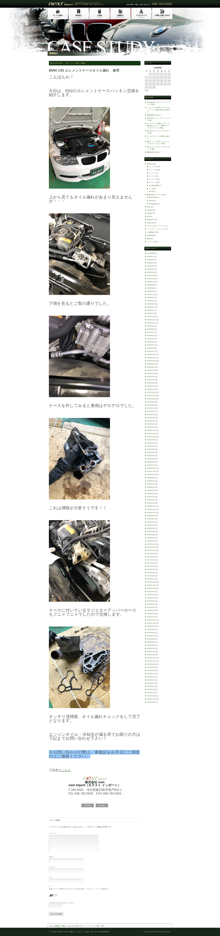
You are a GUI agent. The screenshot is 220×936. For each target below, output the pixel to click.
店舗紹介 (71, 931)
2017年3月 (150, 573)
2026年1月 (150, 272)
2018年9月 (150, 516)
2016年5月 (150, 604)
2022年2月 (150, 386)
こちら (66, 770)
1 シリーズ (71, 63)
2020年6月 (150, 449)
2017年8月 (150, 557)
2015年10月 (151, 626)
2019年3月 (150, 497)
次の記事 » (102, 805)
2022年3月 (150, 383)
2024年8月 (150, 301)
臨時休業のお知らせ (154, 152)
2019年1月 (150, 503)
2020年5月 (150, 452)
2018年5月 (150, 528)
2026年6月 (150, 260)
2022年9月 (150, 364)
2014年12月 (151, 658)
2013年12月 (151, 696)
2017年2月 (150, 576)
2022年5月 (150, 377)
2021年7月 (150, 408)
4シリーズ (152, 173)
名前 (51, 857)
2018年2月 (150, 538)
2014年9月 (150, 667)
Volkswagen (153, 204)
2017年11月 (151, 547)
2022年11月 (151, 358)
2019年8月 (150, 481)
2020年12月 (151, 430)
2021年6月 (150, 411)
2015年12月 (151, 620)
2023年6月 (150, 335)
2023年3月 (150, 345)
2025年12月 (151, 275)
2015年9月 (150, 629)
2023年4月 (150, 342)
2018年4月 (150, 531)
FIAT (148, 207)
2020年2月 (150, 462)
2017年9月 (150, 554)
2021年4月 (150, 418)
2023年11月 (151, 320)
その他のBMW (154, 185)
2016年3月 (150, 610)
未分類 (149, 235)
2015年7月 (150, 636)
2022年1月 (150, 389)
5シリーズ (152, 176)
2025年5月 (150, 291)
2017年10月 (151, 550)
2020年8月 (150, 443)
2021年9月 (150, 402)
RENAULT (150, 219)
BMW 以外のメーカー (154, 195)
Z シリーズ (152, 182)
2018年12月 (151, 506)
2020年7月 (150, 446)
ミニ (150, 189)
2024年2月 (150, 310)
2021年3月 (150, 421)
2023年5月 (150, 339)
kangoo (149, 210)
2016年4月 (150, 607)
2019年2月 (150, 500)
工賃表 (66, 931)
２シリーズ (151, 242)
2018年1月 (150, 541)
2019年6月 (150, 487)
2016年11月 (151, 585)
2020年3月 (150, 459)
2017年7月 (150, 560)
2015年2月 (150, 652)
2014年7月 (150, 674)
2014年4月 (150, 683)
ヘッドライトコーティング (156, 229)
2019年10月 (151, 475)
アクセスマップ (79, 931)
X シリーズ (152, 179)
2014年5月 (150, 680)
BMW (77, 63)
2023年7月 (150, 332)
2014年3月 (150, 686)
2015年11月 (151, 623)
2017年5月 (150, 566)
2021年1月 (150, 427)
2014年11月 (151, 661)
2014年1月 (150, 693)
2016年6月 (150, 601)
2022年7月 (150, 370)
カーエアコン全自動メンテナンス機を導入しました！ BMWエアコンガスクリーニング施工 (158, 126)
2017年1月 (150, 579)
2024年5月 (150, 304)
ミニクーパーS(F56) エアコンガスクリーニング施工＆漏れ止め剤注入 (158, 110)
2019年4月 (150, 494)
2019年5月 (150, 490)
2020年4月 (150, 456)
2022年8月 (150, 367)
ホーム (51, 926)
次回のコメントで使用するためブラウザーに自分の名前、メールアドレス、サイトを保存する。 (79, 889)
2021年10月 (151, 399)
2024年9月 (150, 297)
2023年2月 (150, 348)
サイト (51, 877)
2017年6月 (150, 563)
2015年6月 (150, 639)
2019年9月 (150, 478)
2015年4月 (150, 645)
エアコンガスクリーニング (156, 226)
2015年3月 (150, 648)
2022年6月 (150, 373)
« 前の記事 (87, 805)
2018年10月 (151, 513)
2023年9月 (150, 326)
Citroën (151, 201)
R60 (148, 216)
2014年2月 (150, 689)
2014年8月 (150, 670)
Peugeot (150, 213)
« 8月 (146, 90)
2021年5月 (150, 414)
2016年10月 (151, 588)
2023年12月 (151, 316)
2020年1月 (150, 465)
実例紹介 (57, 926)
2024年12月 (151, 294)
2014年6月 (150, 677)
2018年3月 (150, 535)
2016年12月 (151, 582)
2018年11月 (151, 509)
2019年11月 (151, 471)
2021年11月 (151, 395)
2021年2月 (150, 424)
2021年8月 (150, 405)
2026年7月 (150, 256)
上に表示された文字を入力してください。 (62, 903)
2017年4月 (150, 569)
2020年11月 (151, 433)
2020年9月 (150, 440)
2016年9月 (150, 592)
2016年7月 (150, 598)
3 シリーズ (152, 170)
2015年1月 (150, 655)
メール (52, 867)
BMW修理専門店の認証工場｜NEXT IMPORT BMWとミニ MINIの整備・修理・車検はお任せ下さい (89, 3)
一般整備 (82, 63)
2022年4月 (150, 380)
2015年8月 (150, 633)
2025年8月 (150, 288)
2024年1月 (150, 313)
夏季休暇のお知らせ (154, 115)
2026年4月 (150, 266)
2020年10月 (151, 437)
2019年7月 (150, 484)
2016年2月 (150, 614)
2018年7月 (150, 522)
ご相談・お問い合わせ (91, 931)
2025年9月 (150, 285)
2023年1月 (150, 351)
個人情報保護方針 (104, 931)
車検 (148, 238)
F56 (152, 191)
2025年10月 (151, 282)
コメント (52, 833)
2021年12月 (151, 392)
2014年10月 (151, 664)
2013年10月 (151, 702)
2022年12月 (151, 354)
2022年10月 (151, 361)
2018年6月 (150, 525)
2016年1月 (150, 617)
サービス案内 (53, 931)
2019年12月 (151, 468)
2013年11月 (151, 699)
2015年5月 (150, 642)
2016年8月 (150, 595)
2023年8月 (150, 329)
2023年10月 (151, 323)
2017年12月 (151, 544)
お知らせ (150, 223)
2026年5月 (150, 263)
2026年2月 (150, 269)
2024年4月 (150, 307)
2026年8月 (150, 253)
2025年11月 (151, 279)
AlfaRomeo (153, 197)
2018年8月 (150, 519)
